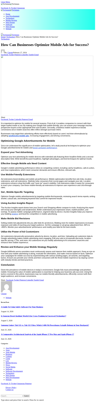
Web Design (10, 22)
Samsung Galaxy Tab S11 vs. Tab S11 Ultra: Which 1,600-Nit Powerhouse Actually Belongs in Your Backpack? (45, 325)
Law (7, 361)
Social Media (10, 367)
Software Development (14, 371)
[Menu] (2, 33)
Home (8, 14)
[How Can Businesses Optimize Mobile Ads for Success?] (47, 115)
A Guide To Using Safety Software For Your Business (22, 307)
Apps (8, 350)
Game (8, 359)
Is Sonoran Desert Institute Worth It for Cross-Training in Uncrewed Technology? (33, 316)
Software (9, 25)
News (8, 365)
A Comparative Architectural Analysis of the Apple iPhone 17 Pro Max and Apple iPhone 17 (37, 334)
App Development (12, 16)
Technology (10, 18)
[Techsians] (10, 10)
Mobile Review (11, 20)
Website (8, 29)
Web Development (12, 377)
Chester (10, 53)
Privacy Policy (11, 388)
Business (9, 354)
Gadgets (9, 356)
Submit (26, 396)
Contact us (9, 390)
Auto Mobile (10, 352)
